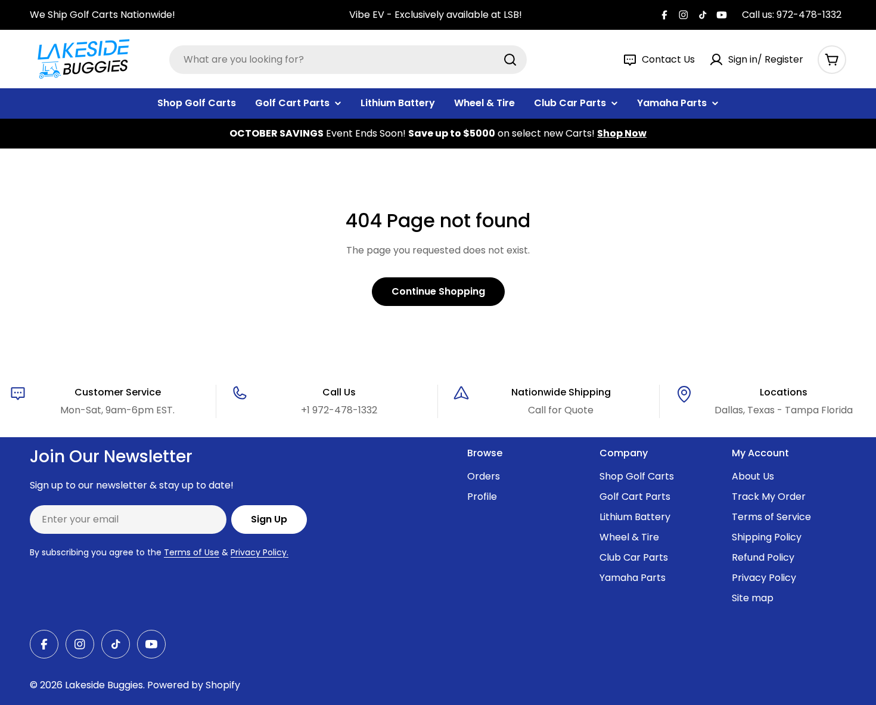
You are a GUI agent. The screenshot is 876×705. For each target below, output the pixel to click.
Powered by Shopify (193, 685)
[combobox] (348, 59)
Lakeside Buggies (104, 685)
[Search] (510, 59)
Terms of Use (191, 552)
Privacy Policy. (259, 552)
